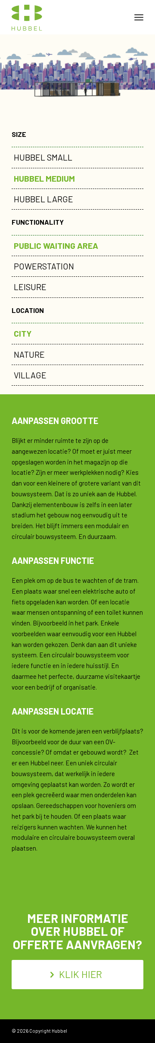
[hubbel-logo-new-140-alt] (64, 17)
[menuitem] (138, 17)
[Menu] (138, 17)
